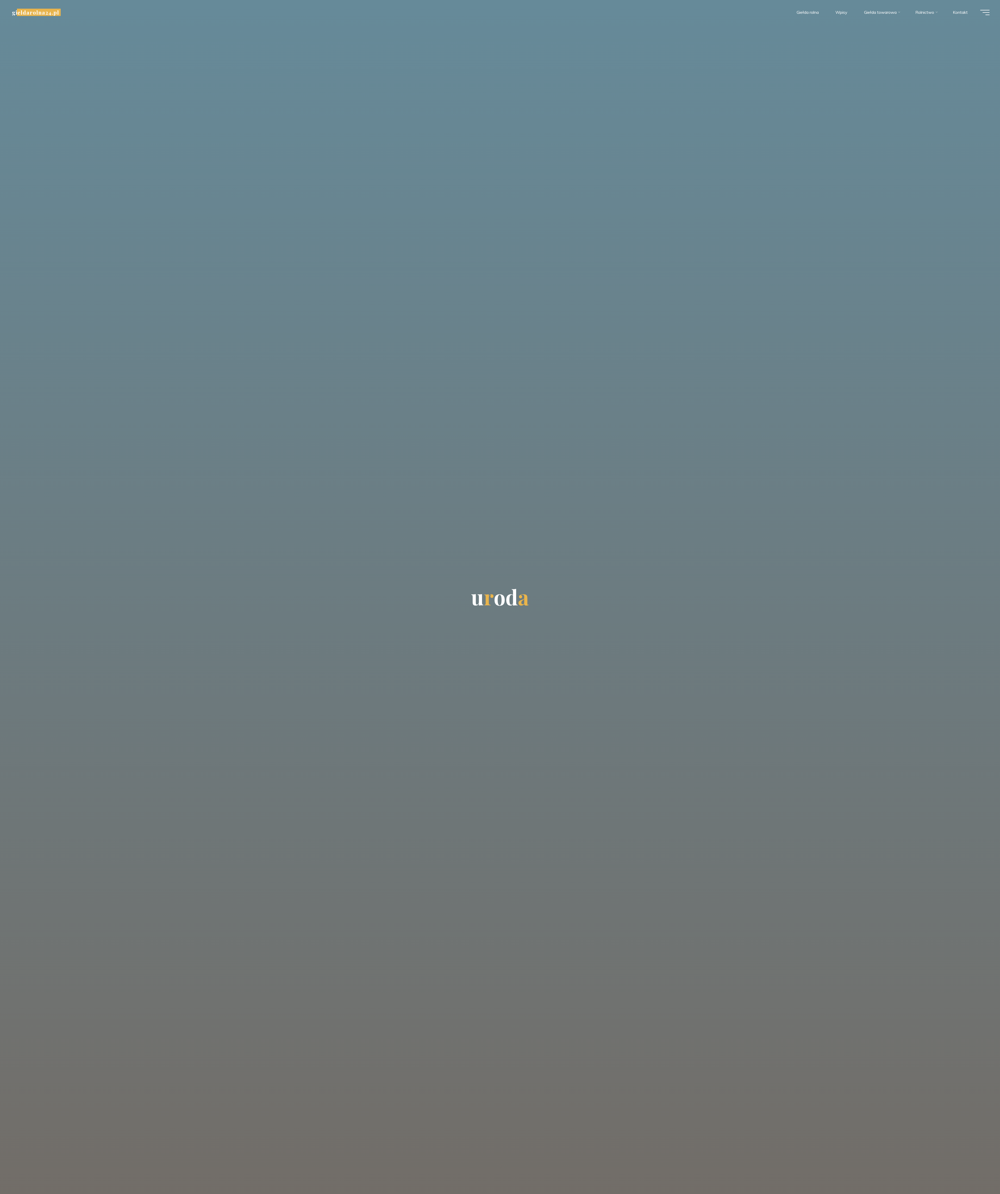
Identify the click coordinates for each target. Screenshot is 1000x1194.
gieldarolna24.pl (35, 12)
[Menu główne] (985, 12)
